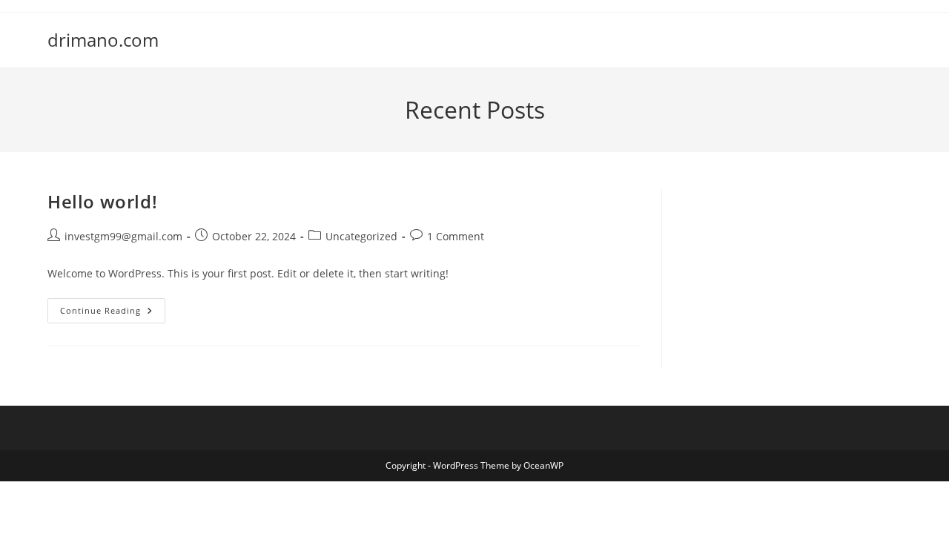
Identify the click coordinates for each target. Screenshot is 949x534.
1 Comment (455, 236)
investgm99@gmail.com (123, 236)
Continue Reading (112, 313)
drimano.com (103, 39)
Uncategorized (361, 236)
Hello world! (102, 201)
